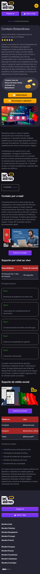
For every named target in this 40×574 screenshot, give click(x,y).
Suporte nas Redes (20, 411)
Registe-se (10, 14)
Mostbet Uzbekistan (9, 559)
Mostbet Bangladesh (10, 532)
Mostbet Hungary (8, 547)
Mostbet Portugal (8, 536)
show (14, 187)
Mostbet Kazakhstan (9, 555)
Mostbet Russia (8, 551)
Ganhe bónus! (21, 95)
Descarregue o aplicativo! (21, 101)
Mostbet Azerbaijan (9, 563)
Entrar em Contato (20, 253)
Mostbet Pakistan (8, 528)
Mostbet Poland (8, 540)
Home (10, 21)
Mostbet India (7, 524)
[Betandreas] (8, 6)
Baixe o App (31, 14)
